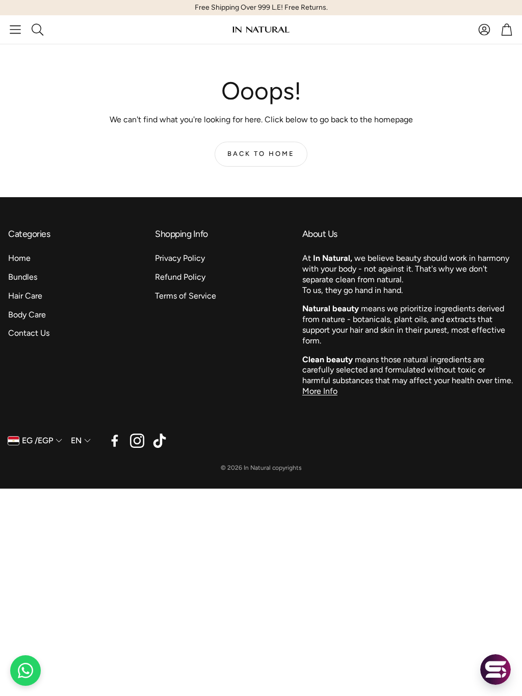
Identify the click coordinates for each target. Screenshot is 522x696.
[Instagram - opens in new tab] (137, 441)
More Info (319, 391)
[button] (15, 29)
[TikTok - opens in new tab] (159, 441)
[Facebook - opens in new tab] (115, 441)
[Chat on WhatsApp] (25, 670)
